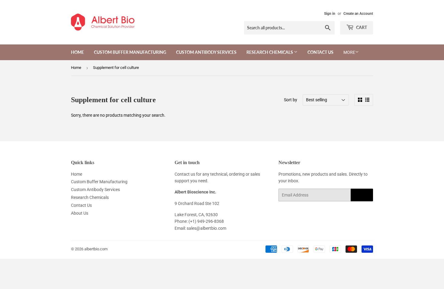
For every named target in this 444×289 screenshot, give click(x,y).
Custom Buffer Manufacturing (130, 52)
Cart (361, 27)
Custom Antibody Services (206, 52)
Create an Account (358, 13)
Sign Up (362, 195)
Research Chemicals (270, 52)
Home (77, 52)
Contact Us (320, 52)
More (349, 52)
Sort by (290, 99)
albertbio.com (96, 249)
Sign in (329, 13)
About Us (79, 213)
